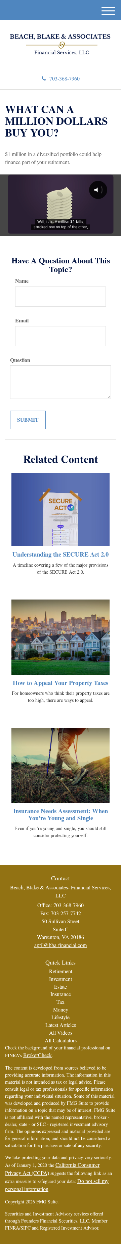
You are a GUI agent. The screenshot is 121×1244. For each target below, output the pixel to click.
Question (20, 360)
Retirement (60, 971)
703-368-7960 (64, 78)
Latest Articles (60, 1024)
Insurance (60, 993)
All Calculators (61, 1040)
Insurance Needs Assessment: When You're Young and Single (60, 814)
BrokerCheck (37, 1054)
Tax (60, 1001)
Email (22, 320)
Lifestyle (60, 1017)
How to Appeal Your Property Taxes (60, 682)
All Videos (60, 1032)
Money (60, 1009)
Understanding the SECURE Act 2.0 (60, 554)
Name (22, 280)
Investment (60, 978)
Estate (60, 986)
